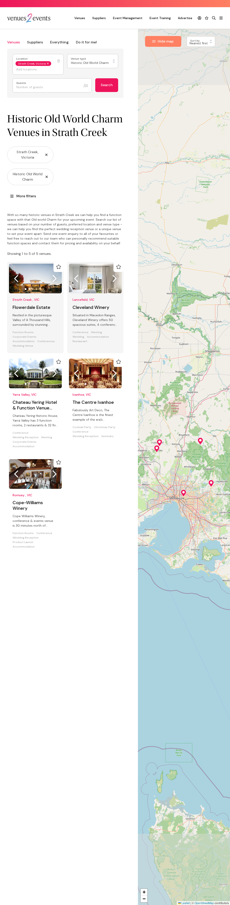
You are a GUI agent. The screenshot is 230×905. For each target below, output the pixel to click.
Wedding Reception (26, 437)
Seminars (107, 436)
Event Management (127, 18)
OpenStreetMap (204, 903)
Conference (80, 332)
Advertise (185, 18)
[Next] (54, 278)
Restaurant (80, 341)
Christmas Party (104, 427)
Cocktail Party (82, 427)
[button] (200, 441)
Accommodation (24, 341)
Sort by (195, 41)
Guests (21, 83)
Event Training (160, 18)
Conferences (46, 341)
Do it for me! (86, 42)
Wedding (78, 337)
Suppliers (99, 18)
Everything (59, 42)
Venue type (79, 59)
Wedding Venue (23, 346)
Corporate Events (24, 337)
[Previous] (16, 278)
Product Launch (23, 542)
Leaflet (185, 903)
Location (22, 59)
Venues (79, 18)
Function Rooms (23, 332)
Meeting (96, 332)
